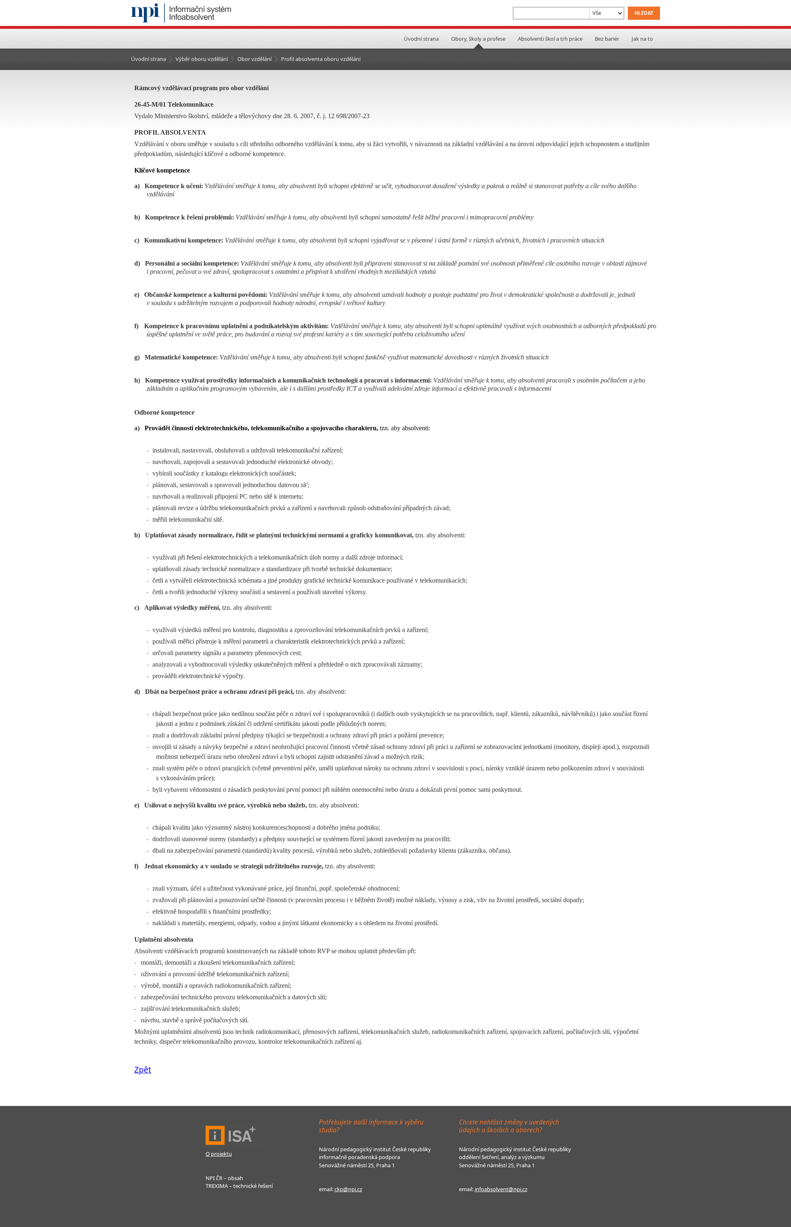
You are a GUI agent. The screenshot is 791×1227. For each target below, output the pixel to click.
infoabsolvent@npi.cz (501, 1189)
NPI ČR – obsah (224, 1178)
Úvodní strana (421, 38)
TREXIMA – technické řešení (239, 1186)
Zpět (142, 1069)
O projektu (219, 1153)
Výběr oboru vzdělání (202, 59)
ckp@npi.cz (348, 1189)
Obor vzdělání (254, 59)
